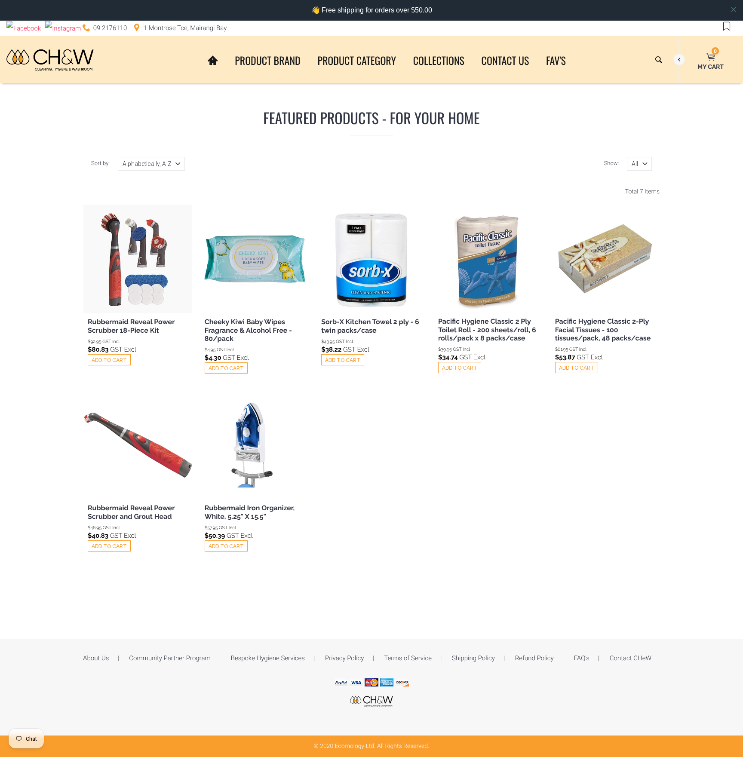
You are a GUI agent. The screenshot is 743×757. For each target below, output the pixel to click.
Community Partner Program (169, 658)
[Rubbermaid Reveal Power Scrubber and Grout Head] (137, 445)
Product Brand (267, 60)
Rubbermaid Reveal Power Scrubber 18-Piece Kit (131, 326)
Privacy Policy (344, 658)
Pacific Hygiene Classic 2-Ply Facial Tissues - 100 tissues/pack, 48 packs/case (603, 329)
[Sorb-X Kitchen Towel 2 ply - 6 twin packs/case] (371, 259)
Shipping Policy (473, 658)
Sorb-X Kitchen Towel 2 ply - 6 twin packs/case (370, 326)
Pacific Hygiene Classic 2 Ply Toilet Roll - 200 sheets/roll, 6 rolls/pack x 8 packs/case (487, 329)
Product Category (356, 60)
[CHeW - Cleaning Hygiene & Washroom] (371, 701)
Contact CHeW (630, 658)
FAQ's (581, 658)
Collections (438, 60)
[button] (727, 26)
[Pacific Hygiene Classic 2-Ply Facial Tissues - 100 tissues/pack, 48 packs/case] (605, 258)
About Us (96, 658)
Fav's (556, 60)
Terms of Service (408, 658)
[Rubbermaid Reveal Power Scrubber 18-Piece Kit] (137, 259)
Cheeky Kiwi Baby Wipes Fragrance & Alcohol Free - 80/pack (248, 330)
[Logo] (50, 59)
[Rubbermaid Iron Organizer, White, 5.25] (254, 445)
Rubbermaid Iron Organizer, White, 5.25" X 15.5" (250, 512)
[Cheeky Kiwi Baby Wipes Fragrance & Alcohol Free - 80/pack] (254, 259)
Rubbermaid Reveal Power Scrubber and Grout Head (131, 512)
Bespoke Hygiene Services (268, 658)
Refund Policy (534, 658)
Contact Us (505, 60)
